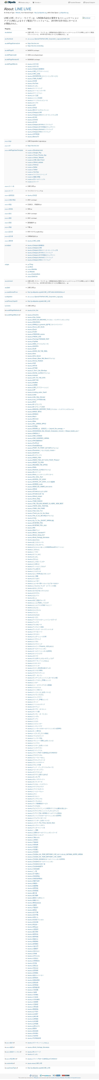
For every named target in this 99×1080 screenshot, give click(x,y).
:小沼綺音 (33, 1004)
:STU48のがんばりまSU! (37, 491)
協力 (9, 1043)
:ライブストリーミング (37, 174)
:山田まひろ (34, 1026)
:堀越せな (33, 939)
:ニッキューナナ (35, 726)
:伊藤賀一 (33, 883)
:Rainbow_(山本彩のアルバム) (39, 470)
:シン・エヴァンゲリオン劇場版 (40, 685)
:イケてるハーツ (35, 632)
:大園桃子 (33, 949)
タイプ (9, 191)
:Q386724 (32, 276)
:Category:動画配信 (36, 69)
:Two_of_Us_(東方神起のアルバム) (41, 516)
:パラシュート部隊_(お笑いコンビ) (40, 741)
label (7, 287)
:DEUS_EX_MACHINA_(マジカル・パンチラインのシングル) (48, 320)
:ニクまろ (33, 721)
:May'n (32, 416)
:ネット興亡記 (34, 731)
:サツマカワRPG (35, 670)
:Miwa (32, 421)
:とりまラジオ (34, 571)
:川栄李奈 (33, 1036)
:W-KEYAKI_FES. (35, 523)
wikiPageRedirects (12, 310)
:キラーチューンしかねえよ (38, 661)
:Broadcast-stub (35, 150)
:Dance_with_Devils (36, 327)
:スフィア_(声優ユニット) (38, 699)
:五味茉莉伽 (34, 876)
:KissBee (33, 382)
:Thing (30, 264)
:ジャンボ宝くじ (35, 690)
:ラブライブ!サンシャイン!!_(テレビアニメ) (43, 811)
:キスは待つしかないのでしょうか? (41, 658)
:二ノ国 (32, 871)
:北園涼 (32, 905)
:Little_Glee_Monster (36, 397)
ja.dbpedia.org (64, 13)
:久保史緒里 (34, 869)
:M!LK (32, 402)
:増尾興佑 (33, 941)
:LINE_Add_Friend (36, 160)
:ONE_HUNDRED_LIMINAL (38, 438)
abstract (8, 32)
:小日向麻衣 (34, 999)
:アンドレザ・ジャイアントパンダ (40, 629)
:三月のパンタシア (36, 835)
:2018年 (32, 117)
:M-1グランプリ (35, 404)
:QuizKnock (33, 453)
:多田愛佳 (33, 944)
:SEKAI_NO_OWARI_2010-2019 (40, 487)
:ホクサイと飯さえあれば (38, 774)
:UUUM (32, 81)
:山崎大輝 (33, 1016)
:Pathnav (33, 165)
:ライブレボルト (35, 801)
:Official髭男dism (35, 441)
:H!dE (32, 363)
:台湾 (31, 105)
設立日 (9, 232)
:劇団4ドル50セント (36, 898)
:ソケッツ (33, 702)
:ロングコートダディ (36, 825)
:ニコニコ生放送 (35, 98)
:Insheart (33, 375)
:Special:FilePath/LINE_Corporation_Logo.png (45, 297)
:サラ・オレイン (35, 675)
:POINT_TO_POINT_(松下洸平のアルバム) (43, 448)
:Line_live (33, 310)
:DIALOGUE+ (34, 322)
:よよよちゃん (34, 610)
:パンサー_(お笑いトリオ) (38, 745)
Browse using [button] (24, 2)
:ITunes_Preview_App (37, 155)
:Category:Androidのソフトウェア (40, 129)
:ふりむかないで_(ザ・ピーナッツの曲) (42, 586)
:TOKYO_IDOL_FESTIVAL (38, 506)
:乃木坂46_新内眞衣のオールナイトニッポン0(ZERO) (46, 859)
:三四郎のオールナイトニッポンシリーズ (42, 832)
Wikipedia (36, 1077)
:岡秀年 (32, 1028)
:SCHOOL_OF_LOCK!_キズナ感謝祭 (41, 482)
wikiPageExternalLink (12, 43)
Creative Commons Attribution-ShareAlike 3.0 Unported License (66, 1077)
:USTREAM (33, 134)
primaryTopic (11, 1068)
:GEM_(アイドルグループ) (38, 344)
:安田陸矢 (33, 978)
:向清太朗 (33, 922)
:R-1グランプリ (35, 455)
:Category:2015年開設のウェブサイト (41, 127)
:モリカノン (34, 796)
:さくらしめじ (34, 554)
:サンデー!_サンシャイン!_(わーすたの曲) (43, 678)
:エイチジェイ (34, 639)
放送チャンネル (13, 1052)
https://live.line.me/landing (35, 46)
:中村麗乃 (33, 847)
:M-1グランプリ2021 (36, 407)
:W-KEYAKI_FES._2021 (37, 525)
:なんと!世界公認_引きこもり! (39, 574)
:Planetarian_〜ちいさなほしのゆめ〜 (41, 450)
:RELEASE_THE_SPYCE (37, 465)
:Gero (32, 353)
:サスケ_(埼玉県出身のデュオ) (39, 668)
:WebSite (32, 269)
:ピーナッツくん (35, 750)
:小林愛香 (33, 1002)
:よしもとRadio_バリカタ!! (38, 603)
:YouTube (33, 83)
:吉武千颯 (33, 915)
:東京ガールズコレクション (38, 110)
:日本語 (32, 107)
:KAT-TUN (33, 380)
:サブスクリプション (36, 673)
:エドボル (33, 641)
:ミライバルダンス (36, 789)
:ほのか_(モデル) (35, 588)
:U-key (32, 518)
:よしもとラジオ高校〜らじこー (40, 605)
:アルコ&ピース (35, 624)
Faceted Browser (75, 2)
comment (9, 281)
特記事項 (11, 1059)
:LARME (32, 385)
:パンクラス (34, 743)
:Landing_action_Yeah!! (37, 392)
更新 (8, 218)
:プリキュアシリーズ (36, 760)
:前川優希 (33, 895)
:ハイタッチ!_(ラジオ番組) (38, 733)
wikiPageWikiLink (11, 64)
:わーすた (33, 617)
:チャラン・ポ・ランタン (38, 714)
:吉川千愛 (33, 912)
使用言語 (9, 195)
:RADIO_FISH (34, 457)
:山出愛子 (33, 1014)
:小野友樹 (33, 1007)
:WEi (31, 528)
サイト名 (9, 186)
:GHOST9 (33, 346)
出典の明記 (10, 200)
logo (8, 141)
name (7, 306)
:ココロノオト (34, 663)
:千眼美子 (33, 907)
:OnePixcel (33, 443)
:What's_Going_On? (36, 535)
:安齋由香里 (34, 980)
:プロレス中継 (34, 765)
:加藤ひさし (34, 900)
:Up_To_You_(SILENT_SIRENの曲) (41, 520)
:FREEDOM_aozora (36, 334)
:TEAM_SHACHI (35, 501)
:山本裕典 (33, 1024)
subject (8, 245)
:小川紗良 (33, 997)
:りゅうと (33, 612)
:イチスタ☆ (34, 634)
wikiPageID (9, 50)
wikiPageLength (11, 55)
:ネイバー (33, 182)
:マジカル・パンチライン (38, 784)
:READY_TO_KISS (36, 462)
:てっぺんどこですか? (37, 566)
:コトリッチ (34, 666)
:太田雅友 (33, 973)
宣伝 (8, 213)
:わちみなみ (34, 615)
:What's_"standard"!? (36, 532)
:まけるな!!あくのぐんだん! (38, 591)
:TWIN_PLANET (35, 78)
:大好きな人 (34, 951)
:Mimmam (33, 419)
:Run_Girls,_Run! (35, 477)
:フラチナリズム (35, 755)
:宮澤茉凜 (33, 985)
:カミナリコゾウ (35, 653)
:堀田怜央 (33, 934)
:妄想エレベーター (36, 975)
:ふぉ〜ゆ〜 (34, 581)
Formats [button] (37, 2)
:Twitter (33, 170)
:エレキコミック (35, 644)
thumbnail (9, 39)
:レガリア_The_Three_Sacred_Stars (41, 823)
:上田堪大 (33, 840)
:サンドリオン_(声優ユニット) (39, 680)
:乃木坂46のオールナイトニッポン (40, 861)
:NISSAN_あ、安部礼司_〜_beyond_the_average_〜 (46, 428)
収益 (8, 204)
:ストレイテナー (35, 697)
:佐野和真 (33, 888)
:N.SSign (33, 426)
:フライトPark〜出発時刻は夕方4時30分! (42, 753)
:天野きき (33, 965)
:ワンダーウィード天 (36, 828)
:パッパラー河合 (35, 738)
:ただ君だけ (34, 564)
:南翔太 (32, 910)
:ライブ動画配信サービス (38, 803)
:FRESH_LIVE (34, 337)
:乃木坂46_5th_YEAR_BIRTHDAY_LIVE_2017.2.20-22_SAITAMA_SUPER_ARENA (55, 854)
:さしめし (33, 86)
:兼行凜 (32, 893)
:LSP (31, 390)
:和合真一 (33, 924)
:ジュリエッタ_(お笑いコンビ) (39, 692)
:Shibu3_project (35, 496)
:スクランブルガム (36, 695)
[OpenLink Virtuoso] (33, 1075)
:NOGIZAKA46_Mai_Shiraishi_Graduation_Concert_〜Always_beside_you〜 (53, 431)
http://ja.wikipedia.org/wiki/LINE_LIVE (39, 301)
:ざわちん (33, 559)
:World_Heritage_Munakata (38, 537)
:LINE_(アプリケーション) (38, 71)
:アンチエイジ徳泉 (36, 627)
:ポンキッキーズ (35, 782)
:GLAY (32, 349)
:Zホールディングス (36, 179)
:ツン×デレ (33, 716)
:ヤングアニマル (35, 799)
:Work (30, 267)
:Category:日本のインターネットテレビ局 (43, 115)
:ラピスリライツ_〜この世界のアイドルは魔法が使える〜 (47, 808)
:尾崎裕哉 (33, 1009)
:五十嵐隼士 (34, 874)
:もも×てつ (33, 595)
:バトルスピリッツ (36, 736)
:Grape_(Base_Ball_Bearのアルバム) (41, 358)
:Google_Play (34, 153)
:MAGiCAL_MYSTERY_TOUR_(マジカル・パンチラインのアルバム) (51, 409)
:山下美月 (33, 1011)
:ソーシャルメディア (36, 704)
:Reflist (32, 167)
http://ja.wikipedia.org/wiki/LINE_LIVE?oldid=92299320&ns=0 (46, 292)
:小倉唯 (32, 992)
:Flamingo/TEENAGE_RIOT (38, 339)
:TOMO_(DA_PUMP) (36, 508)
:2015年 (32, 122)
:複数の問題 (34, 177)
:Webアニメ (34, 530)
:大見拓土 (33, 958)
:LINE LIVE (35, 1063)
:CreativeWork (34, 274)
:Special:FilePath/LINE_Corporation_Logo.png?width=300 (49, 39)
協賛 (9, 1047)
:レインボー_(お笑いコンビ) (38, 820)
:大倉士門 (33, 946)
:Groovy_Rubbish (35, 361)
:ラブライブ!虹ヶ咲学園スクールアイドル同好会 (45, 813)
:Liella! (32, 395)
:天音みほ (33, 968)
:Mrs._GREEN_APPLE (37, 424)
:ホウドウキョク (35, 772)
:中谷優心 (33, 849)
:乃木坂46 (33, 852)
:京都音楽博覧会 (35, 878)
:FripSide (33, 341)
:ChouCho (33, 315)
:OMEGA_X (33, 433)
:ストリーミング (35, 88)
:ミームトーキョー (36, 791)
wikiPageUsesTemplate (14, 150)
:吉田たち (33, 917)
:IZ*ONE (32, 368)
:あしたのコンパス (36, 542)
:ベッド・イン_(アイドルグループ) (40, 767)
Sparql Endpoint (90, 2)
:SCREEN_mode (35, 484)
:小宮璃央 (33, 995)
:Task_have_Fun (35, 511)
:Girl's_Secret (34, 356)
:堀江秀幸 (33, 932)
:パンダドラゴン (35, 748)
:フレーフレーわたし (36, 757)
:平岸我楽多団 (34, 1038)
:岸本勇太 (33, 1033)
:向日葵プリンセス (36, 920)
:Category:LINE (35, 112)
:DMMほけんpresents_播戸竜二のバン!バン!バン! (45, 324)
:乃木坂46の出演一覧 (36, 864)
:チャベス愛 (34, 711)
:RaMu (32, 467)
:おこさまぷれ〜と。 (36, 545)
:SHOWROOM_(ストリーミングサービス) (43, 76)
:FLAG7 (32, 332)
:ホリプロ (33, 103)
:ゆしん (32, 598)
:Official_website (35, 162)
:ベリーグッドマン (36, 770)
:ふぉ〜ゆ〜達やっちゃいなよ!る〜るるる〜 (43, 583)
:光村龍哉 (33, 891)
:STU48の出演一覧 (36, 494)
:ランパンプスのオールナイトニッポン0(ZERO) (44, 816)
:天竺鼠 (32, 963)
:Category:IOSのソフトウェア (39, 132)
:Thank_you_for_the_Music (38, 513)
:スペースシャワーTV (36, 91)
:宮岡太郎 (33, 982)
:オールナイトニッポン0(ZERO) (40, 651)
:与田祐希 (33, 845)
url (7, 146)
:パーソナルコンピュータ (38, 100)
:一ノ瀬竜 (33, 830)
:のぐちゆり (34, 578)
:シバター (33, 682)
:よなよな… (34, 607)
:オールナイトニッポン (37, 649)
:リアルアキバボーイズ (37, 818)
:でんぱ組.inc (34, 569)
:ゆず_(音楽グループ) (36, 600)
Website (18, 13)
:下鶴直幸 (33, 842)
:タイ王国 (33, 95)
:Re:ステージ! (34, 472)
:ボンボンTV (34, 777)
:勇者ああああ (34, 903)
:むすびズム (34, 593)
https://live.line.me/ (33, 43)
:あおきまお (34, 540)
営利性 (9, 209)
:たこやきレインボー (36, 561)
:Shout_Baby (34, 499)
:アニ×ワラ (33, 622)
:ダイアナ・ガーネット (37, 709)
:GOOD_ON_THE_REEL (37, 351)
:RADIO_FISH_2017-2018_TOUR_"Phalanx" (44, 460)
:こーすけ (33, 552)
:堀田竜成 (33, 936)
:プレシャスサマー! (36, 762)
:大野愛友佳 (34, 961)
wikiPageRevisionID (12, 59)
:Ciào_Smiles (34, 317)
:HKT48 (32, 366)
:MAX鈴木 (33, 414)
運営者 (9, 241)
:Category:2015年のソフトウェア (40, 124)
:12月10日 (33, 64)
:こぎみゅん (34, 549)
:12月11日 (33, 66)
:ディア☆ (33, 719)
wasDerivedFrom (11, 292)
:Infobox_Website (36, 157)
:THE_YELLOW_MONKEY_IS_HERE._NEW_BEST (45, 503)
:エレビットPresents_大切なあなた (41, 646)
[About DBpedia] (10, 2)
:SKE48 (32, 489)
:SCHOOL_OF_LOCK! (37, 479)
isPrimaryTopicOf (11, 301)
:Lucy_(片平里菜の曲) (37, 399)
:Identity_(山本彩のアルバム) (39, 373)
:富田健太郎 (34, 987)
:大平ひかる (34, 956)
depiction (8, 297)
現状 (8, 223)
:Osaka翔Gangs (35, 445)
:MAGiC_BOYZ (34, 412)
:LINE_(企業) (34, 74)
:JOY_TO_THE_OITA (36, 378)
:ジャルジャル (34, 687)
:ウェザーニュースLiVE (37, 636)
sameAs (9, 1063)
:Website (31, 272)
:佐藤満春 (33, 886)
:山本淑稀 (33, 1021)
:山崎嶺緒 (33, 1019)
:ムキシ (32, 794)
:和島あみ (33, 927)
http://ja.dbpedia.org (40, 13)
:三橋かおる (34, 837)
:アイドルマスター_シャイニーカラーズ (42, 620)
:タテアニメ (34, 707)
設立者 (9, 236)
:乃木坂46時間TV (35, 866)
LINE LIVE (23, 8)
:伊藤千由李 (34, 881)
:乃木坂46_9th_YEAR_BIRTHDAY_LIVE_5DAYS (44, 857)
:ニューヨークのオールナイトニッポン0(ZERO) (44, 728)
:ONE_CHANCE (35, 436)
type (7, 264)
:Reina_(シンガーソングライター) (40, 474)
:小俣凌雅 (33, 990)
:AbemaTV (33, 137)
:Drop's (32, 329)
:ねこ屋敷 (33, 576)
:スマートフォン (35, 93)
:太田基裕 (33, 970)
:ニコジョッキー (35, 724)
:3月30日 (33, 120)
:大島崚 (32, 953)
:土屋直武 (33, 929)
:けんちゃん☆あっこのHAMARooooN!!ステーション (46, 547)
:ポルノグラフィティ (36, 779)
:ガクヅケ (33, 656)
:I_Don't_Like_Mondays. (37, 370)
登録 (8, 227)
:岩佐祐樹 (33, 1031)
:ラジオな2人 (34, 806)
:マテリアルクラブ (36, 786)
